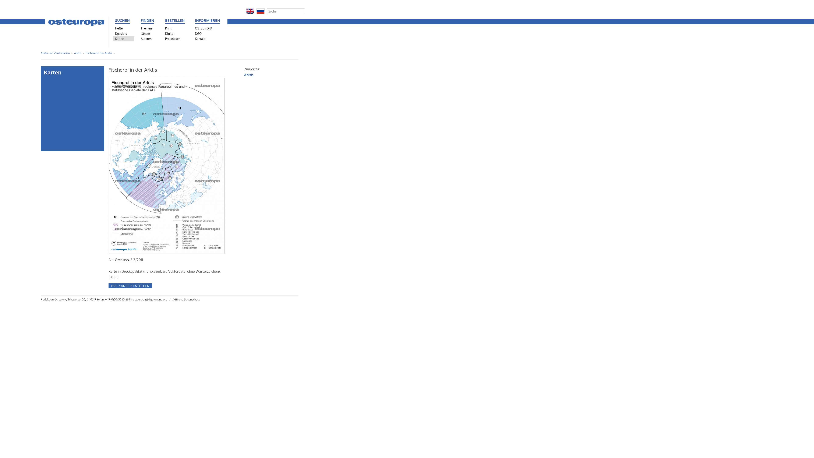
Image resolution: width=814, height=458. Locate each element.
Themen (146, 28)
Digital (169, 33)
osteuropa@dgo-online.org (150, 299)
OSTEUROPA (203, 28)
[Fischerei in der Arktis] (167, 254)
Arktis (77, 53)
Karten (119, 38)
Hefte (119, 28)
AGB (175, 299)
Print (168, 28)
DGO (198, 33)
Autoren (146, 38)
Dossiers (121, 33)
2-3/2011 (129, 260)
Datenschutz (192, 299)
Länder (145, 33)
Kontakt (200, 38)
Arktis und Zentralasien (55, 53)
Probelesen (172, 38)
